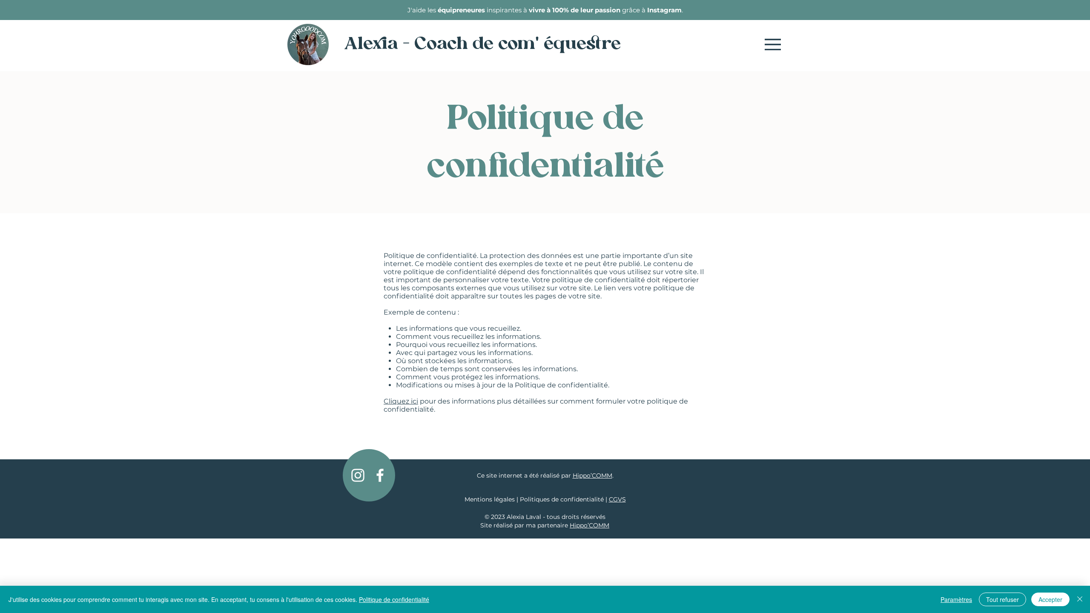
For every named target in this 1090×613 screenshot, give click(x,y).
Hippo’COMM (592, 475)
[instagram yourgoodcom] (358, 475)
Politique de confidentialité (394, 599)
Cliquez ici (401, 401)
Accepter (1050, 599)
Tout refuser (1002, 599)
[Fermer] (1080, 599)
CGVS (617, 499)
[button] (773, 44)
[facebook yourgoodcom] (380, 475)
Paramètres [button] (956, 599)
